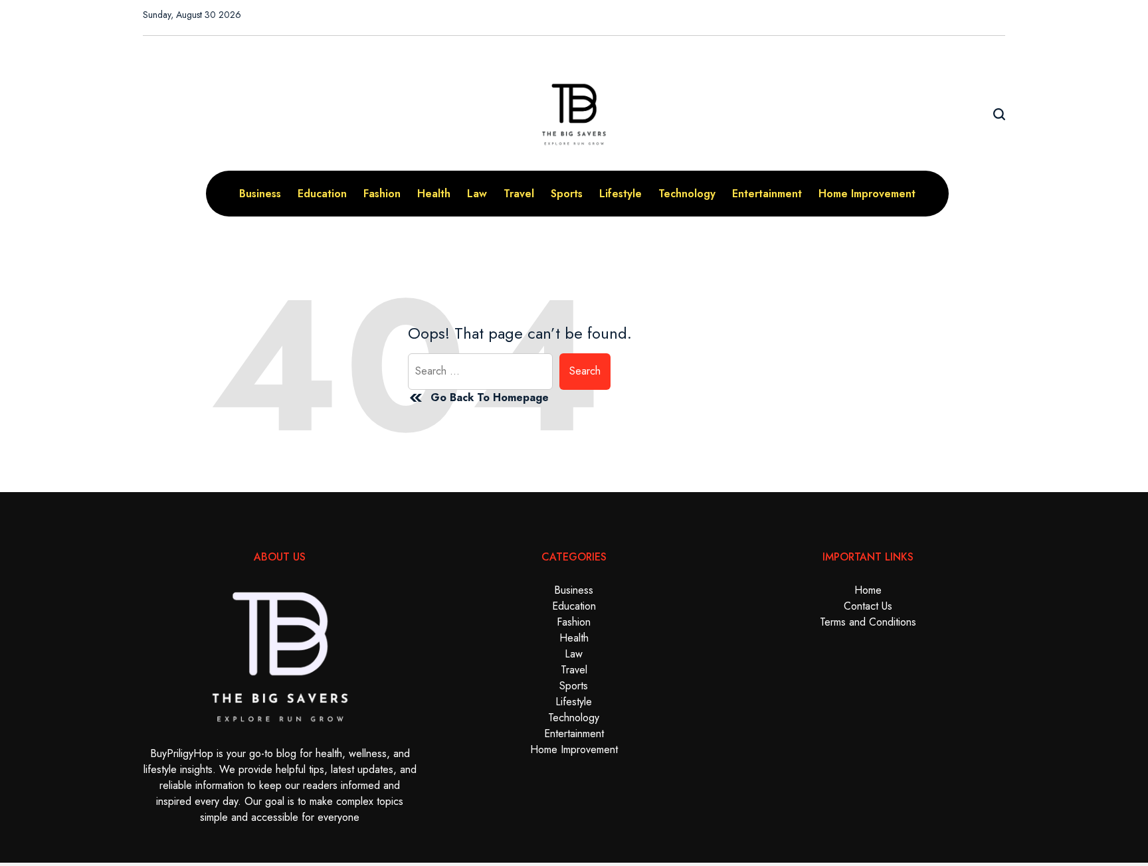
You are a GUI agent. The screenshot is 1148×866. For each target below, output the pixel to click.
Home (868, 590)
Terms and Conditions (868, 622)
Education (322, 193)
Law (477, 193)
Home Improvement (866, 193)
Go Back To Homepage (489, 397)
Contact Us (868, 606)
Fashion (382, 193)
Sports (567, 193)
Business (260, 193)
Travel (519, 193)
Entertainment (767, 193)
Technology (687, 193)
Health (433, 193)
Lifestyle (620, 193)
